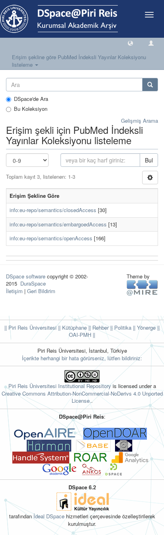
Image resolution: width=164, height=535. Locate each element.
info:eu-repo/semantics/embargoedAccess (58, 224)
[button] (130, 42)
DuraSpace (33, 283)
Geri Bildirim (41, 291)
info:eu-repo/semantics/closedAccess (53, 210)
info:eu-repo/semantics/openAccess (51, 238)
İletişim (14, 291)
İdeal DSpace (48, 516)
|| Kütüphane (72, 327)
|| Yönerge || (145, 327)
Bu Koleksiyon (30, 108)
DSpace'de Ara (31, 98)
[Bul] (150, 84)
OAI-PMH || (82, 334)
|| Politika (120, 327)
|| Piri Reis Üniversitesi (30, 327)
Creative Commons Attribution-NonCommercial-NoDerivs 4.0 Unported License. (82, 397)
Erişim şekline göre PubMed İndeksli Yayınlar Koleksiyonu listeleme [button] (79, 60)
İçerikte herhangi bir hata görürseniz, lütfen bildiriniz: (82, 358)
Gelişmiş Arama (139, 120)
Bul (149, 160)
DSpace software (25, 276)
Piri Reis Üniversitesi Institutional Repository (59, 386)
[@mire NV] (142, 287)
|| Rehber (98, 327)
